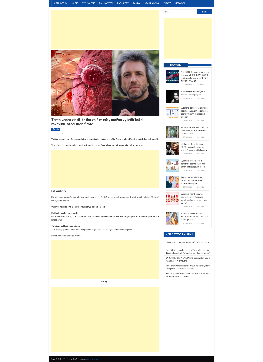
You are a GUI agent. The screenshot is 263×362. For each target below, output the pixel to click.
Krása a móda (152, 3)
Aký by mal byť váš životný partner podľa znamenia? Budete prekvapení (192, 180)
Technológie (88, 3)
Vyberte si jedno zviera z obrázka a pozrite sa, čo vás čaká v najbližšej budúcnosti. (193, 164)
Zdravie (167, 3)
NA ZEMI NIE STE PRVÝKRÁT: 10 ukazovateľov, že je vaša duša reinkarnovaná (194, 130)
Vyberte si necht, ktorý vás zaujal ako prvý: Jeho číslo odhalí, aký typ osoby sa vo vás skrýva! (194, 198)
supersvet (200, 85)
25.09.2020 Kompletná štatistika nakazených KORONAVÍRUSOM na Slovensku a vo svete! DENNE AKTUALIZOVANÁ (195, 76)
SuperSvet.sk (60, 3)
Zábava (137, 3)
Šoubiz (74, 3)
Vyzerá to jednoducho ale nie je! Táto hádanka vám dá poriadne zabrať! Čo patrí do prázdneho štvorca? (194, 112)
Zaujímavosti (106, 3)
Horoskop (180, 3)
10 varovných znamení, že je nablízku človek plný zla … (193, 93)
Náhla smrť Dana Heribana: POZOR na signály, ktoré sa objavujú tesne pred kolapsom (194, 147)
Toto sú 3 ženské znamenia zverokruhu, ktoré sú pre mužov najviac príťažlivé (194, 216)
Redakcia (200, 98)
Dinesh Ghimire (92, 359)
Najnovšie (175, 65)
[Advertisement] (105, 29)
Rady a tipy (123, 3)
